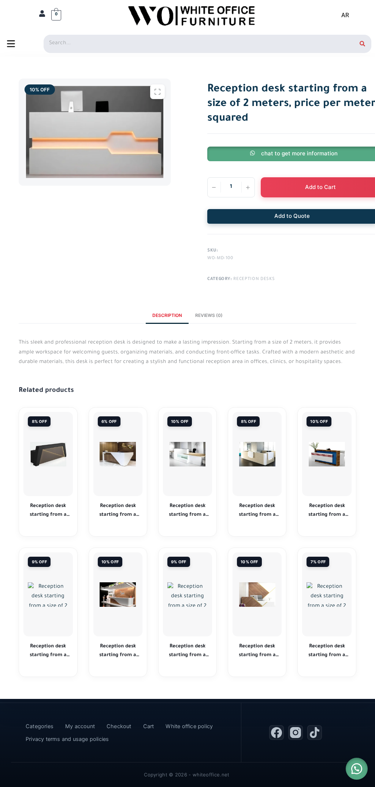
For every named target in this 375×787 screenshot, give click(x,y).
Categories (39, 726)
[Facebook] (276, 732)
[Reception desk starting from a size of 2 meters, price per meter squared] (48, 454)
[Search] (362, 44)
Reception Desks (254, 279)
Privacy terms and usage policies (67, 739)
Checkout (119, 726)
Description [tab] (167, 315)
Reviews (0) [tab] (209, 315)
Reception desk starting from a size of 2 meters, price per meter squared (48, 511)
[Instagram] (295, 732)
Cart (148, 726)
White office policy (189, 726)
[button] (357, 769)
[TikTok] (314, 732)
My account (80, 726)
